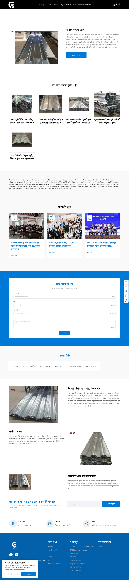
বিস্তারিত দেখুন (22, 104)
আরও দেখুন (14, 255)
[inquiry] (126, 282)
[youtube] (16, 554)
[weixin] (126, 300)
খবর (74, 4)
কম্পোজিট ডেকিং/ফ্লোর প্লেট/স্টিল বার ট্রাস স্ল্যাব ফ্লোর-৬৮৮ (22, 157)
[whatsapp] (126, 291)
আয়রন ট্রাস (15, 366)
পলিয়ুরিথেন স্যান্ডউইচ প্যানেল (77, 564)
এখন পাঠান (111, 503)
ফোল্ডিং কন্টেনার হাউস (75, 570)
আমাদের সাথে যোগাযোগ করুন (86, 4)
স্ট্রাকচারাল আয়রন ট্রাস (75, 366)
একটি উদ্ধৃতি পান (76, 55)
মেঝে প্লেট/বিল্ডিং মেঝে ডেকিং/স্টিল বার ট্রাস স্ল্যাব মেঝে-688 (22, 121)
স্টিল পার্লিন (73, 557)
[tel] (126, 287)
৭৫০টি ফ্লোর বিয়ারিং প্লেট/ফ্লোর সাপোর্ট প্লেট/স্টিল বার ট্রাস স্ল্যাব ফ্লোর (78, 121)
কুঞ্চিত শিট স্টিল (74, 553)
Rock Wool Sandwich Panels (81, 547)
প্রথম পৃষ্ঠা (42, 4)
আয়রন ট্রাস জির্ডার (91, 366)
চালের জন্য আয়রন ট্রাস (29, 366)
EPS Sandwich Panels (78, 550)
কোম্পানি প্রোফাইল (53, 4)
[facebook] (11, 554)
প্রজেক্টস (68, 4)
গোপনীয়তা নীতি (101, 547)
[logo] (11, 4)
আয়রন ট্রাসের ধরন (45, 366)
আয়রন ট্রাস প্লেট (59, 366)
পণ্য (62, 4)
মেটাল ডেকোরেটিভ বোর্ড (76, 567)
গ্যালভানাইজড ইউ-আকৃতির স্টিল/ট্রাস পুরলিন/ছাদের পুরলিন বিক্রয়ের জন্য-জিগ (107, 121)
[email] (126, 296)
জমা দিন (64, 333)
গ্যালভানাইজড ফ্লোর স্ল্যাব (77, 560)
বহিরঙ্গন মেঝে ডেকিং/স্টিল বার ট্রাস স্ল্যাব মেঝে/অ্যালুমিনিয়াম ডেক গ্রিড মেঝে (50, 121)
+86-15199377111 (24, 525)
